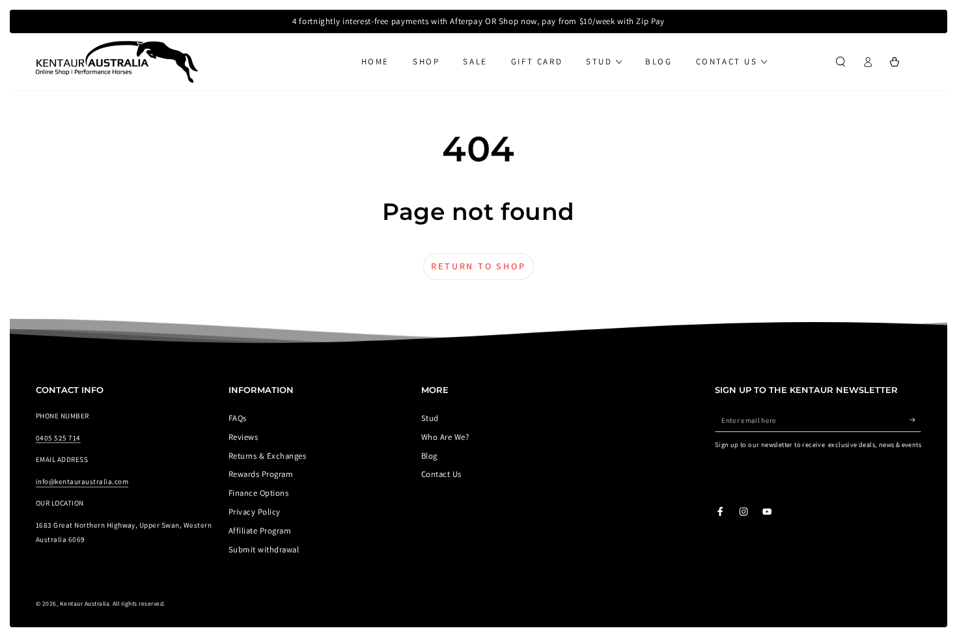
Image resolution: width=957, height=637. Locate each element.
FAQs (238, 418)
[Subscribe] (915, 420)
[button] (840, 61)
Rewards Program (261, 474)
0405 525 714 (58, 437)
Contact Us (441, 474)
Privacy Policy (255, 511)
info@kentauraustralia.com (82, 481)
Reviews (243, 436)
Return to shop (478, 266)
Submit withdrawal (264, 549)
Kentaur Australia (84, 603)
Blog (429, 455)
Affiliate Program (260, 530)
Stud (430, 418)
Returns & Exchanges (267, 455)
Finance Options (258, 492)
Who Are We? (445, 436)
